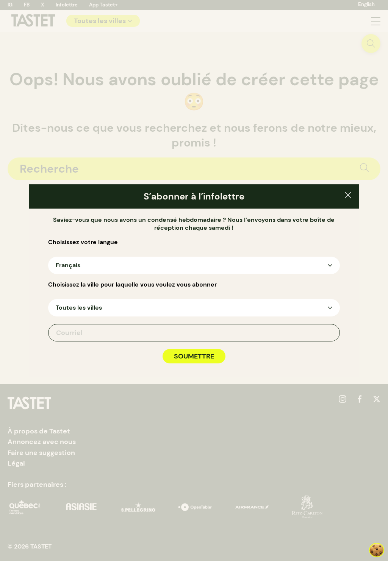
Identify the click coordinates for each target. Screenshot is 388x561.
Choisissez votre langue (83, 242)
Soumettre (194, 356)
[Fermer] (348, 196)
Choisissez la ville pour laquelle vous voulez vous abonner (132, 285)
